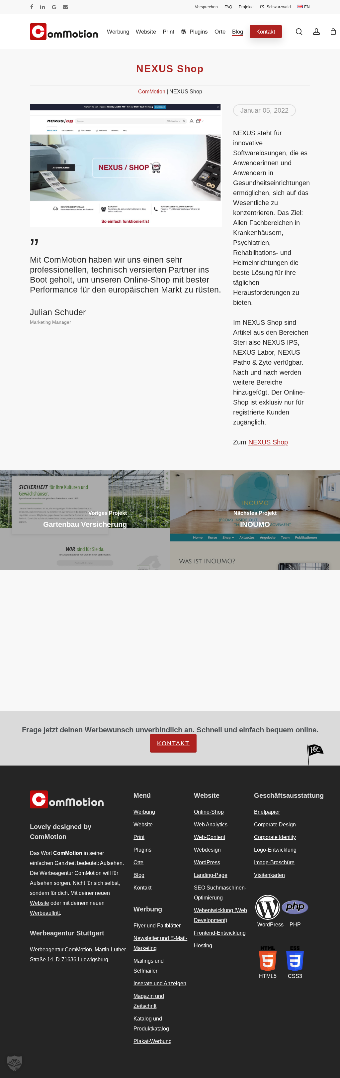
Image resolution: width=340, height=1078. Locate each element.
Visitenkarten (270, 865)
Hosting (203, 935)
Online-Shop (209, 802)
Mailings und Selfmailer (148, 956)
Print (139, 827)
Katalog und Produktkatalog (151, 1014)
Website (39, 883)
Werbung (144, 802)
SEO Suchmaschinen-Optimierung (219, 883)
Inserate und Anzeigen (159, 973)
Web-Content (210, 827)
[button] (14, 1063)
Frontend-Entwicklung (220, 923)
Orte (139, 852)
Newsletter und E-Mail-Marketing (160, 933)
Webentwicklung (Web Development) (220, 905)
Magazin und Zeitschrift (148, 991)
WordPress (207, 852)
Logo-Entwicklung (275, 840)
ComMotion (153, 92)
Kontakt (314, 733)
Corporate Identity (276, 827)
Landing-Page (211, 865)
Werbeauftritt (46, 893)
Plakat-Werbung (153, 1031)
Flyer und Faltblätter (157, 915)
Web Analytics (211, 814)
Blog (138, 865)
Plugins (141, 840)
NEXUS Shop (266, 442)
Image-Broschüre (274, 852)
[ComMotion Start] (38, 31)
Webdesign (207, 840)
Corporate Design (275, 814)
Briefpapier (268, 802)
